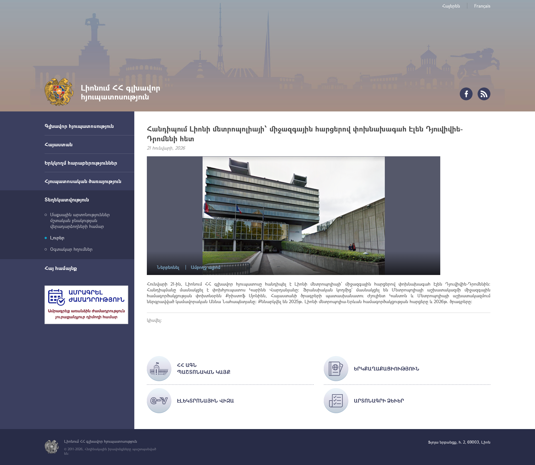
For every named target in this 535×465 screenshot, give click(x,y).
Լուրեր (57, 237)
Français (482, 6)
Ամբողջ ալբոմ (205, 267)
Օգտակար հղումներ (71, 249)
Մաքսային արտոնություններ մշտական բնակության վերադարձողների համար (80, 220)
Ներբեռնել (168, 267)
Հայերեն (451, 6)
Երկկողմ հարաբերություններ (81, 162)
